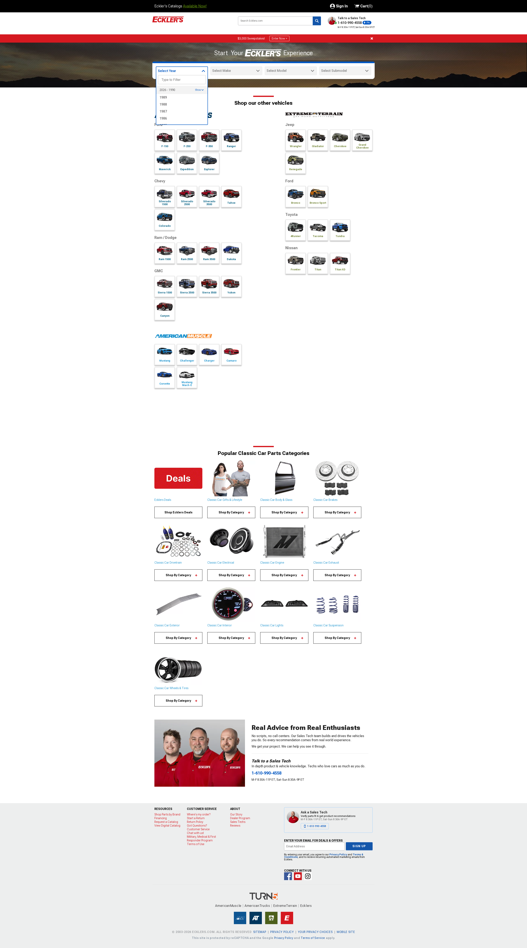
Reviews (235, 825)
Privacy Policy (338, 854)
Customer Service (198, 829)
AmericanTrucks (257, 906)
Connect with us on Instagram (308, 876)
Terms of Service (313, 938)
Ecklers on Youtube (298, 876)
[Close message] (372, 38)
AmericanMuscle (228, 906)
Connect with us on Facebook (288, 876)
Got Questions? (197, 825)
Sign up (359, 846)
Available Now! (195, 6)
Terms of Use (195, 844)
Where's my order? (198, 814)
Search (317, 20)
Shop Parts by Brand (167, 814)
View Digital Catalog (167, 825)
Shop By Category (231, 512)
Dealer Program (240, 818)
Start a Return (196, 818)
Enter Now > (279, 38)
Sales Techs (237, 822)
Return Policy (195, 822)
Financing (160, 818)
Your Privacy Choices (315, 932)
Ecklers (306, 906)
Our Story (236, 814)
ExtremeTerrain (285, 906)
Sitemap (259, 932)
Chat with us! (195, 833)
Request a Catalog (166, 822)
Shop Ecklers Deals (178, 512)
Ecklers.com (191, 22)
